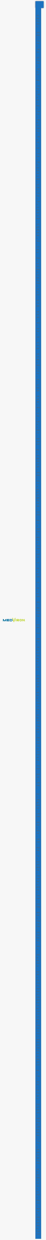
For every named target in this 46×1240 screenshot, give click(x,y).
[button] (39, 4)
